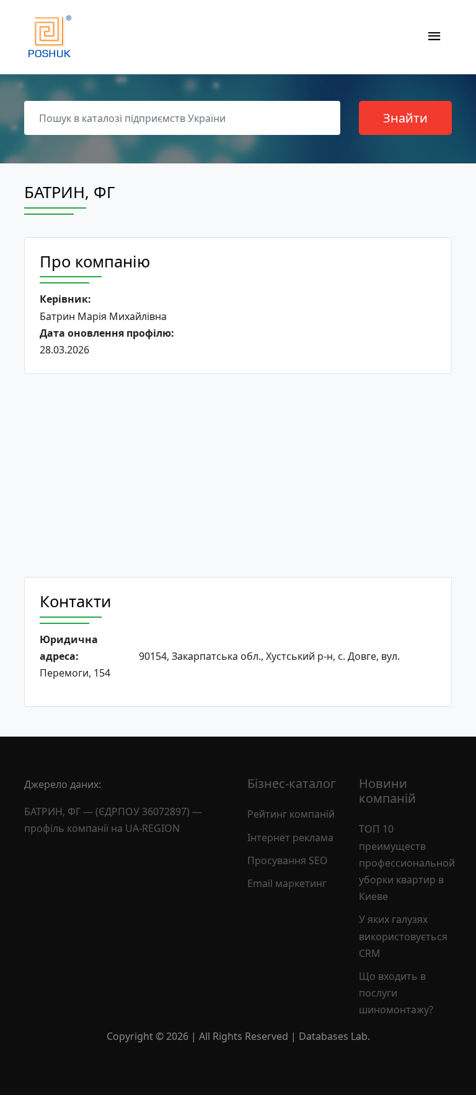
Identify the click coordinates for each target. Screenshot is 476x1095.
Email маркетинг (287, 883)
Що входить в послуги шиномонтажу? (396, 992)
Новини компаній (387, 791)
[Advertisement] (238, 475)
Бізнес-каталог (291, 783)
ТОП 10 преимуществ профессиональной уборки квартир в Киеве (407, 862)
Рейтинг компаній (291, 814)
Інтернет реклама (290, 837)
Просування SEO (287, 860)
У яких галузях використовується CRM (403, 935)
